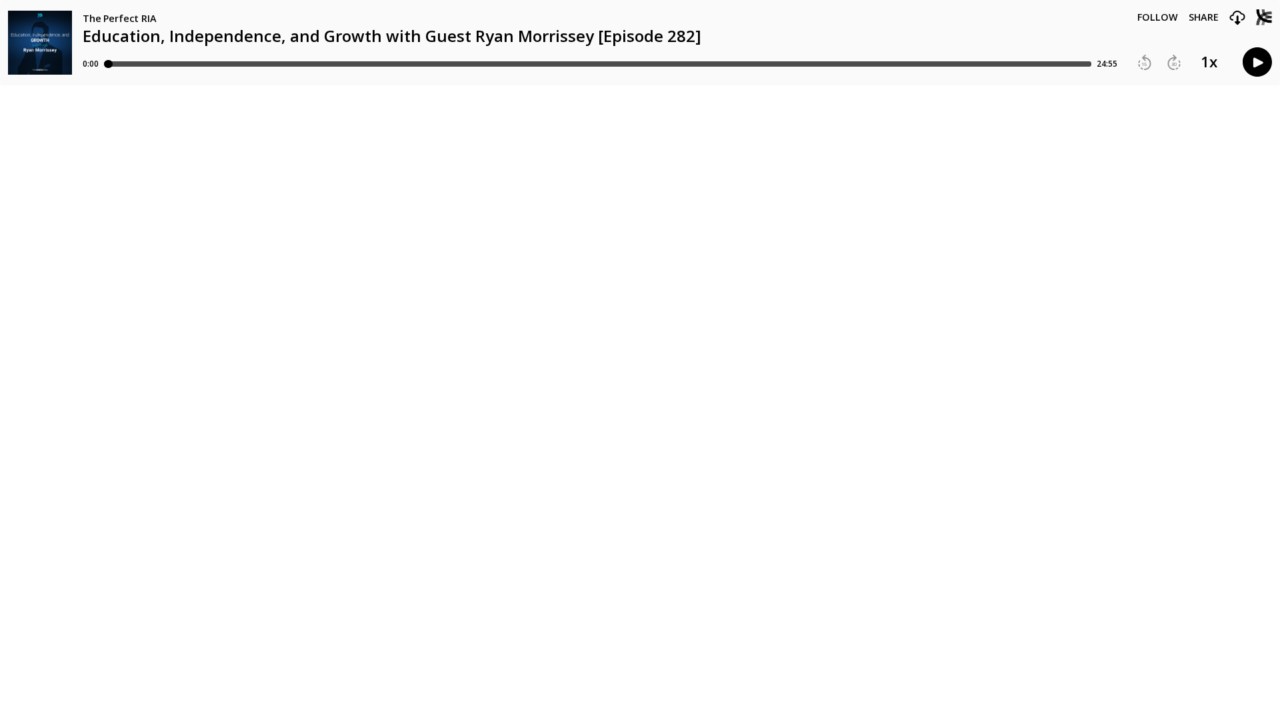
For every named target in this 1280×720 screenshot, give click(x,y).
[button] (1237, 18)
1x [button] (1209, 62)
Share (1204, 17)
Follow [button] (1157, 17)
